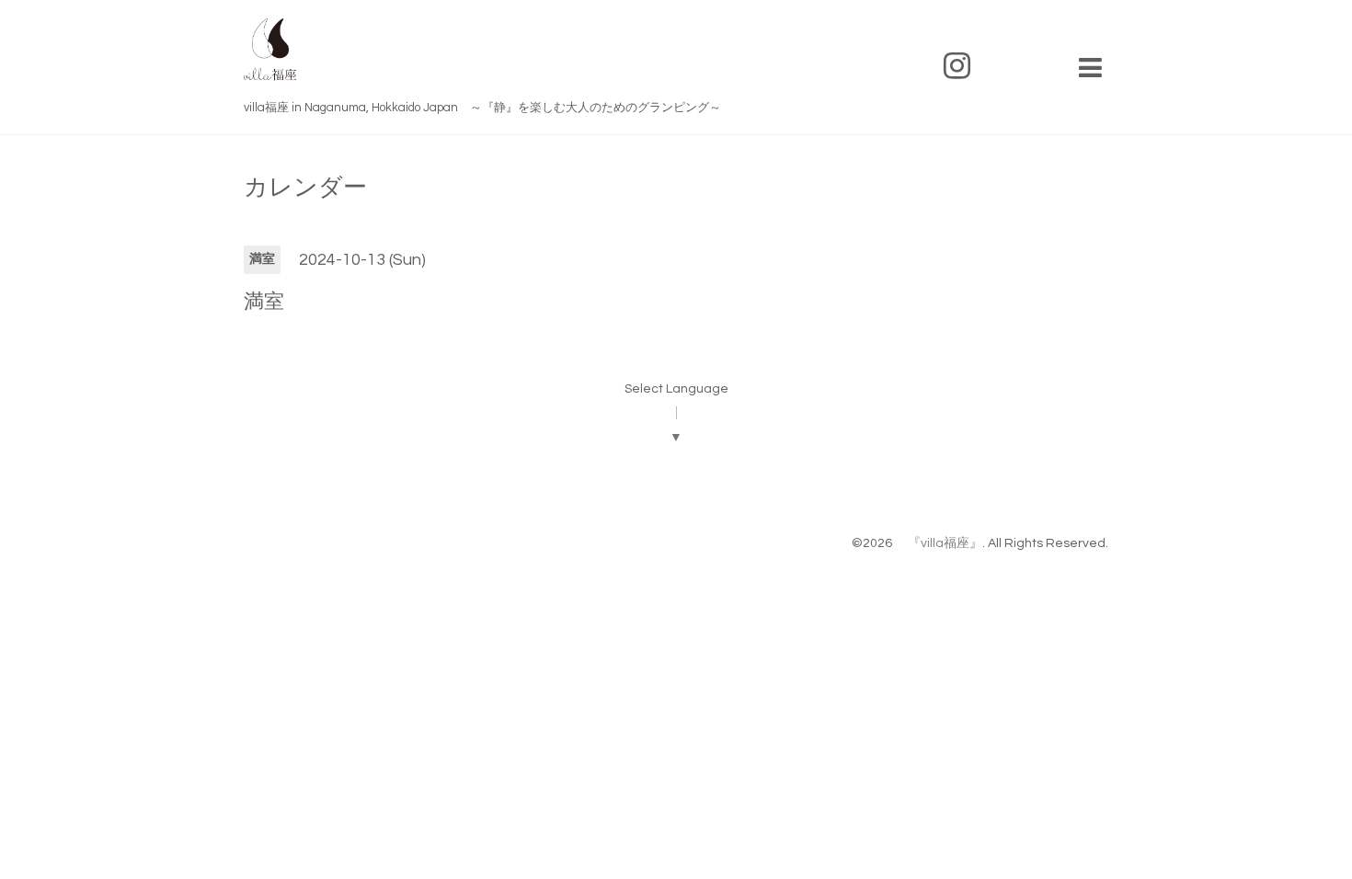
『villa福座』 (938, 543)
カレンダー (305, 188)
